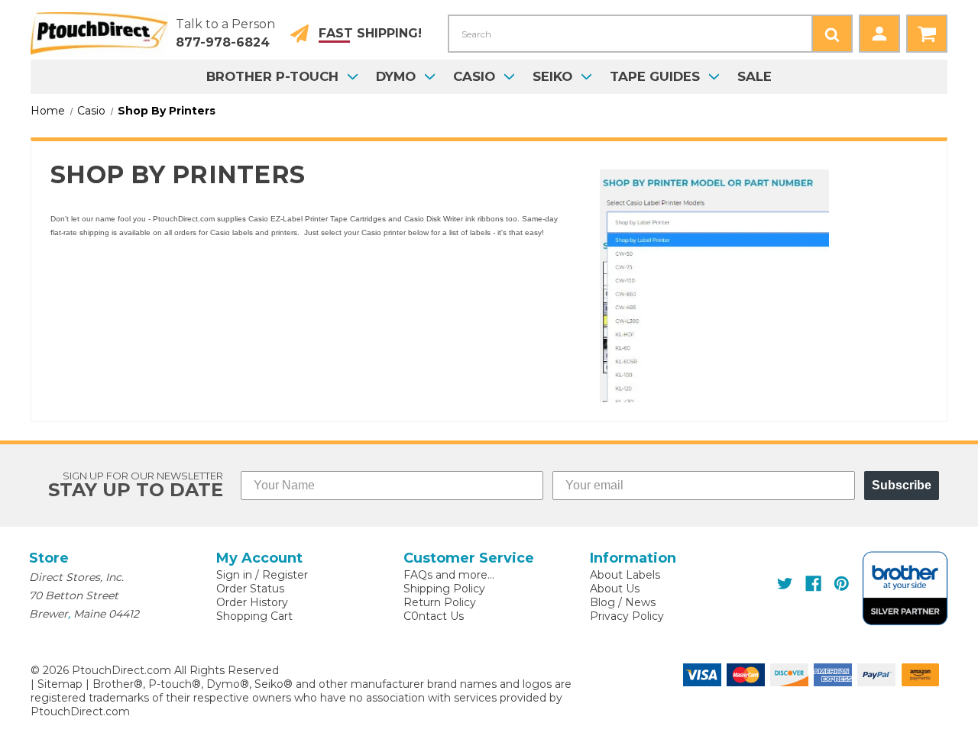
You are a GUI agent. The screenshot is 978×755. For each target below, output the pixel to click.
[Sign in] (879, 33)
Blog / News (623, 602)
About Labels (625, 575)
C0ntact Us (433, 616)
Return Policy (439, 602)
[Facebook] (813, 584)
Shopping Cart (254, 616)
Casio (474, 76)
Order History (252, 602)
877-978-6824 (223, 42)
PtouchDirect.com (80, 711)
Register (285, 575)
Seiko (552, 76)
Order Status (250, 588)
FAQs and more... (448, 575)
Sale (754, 76)
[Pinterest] (842, 584)
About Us (615, 588)
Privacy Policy (627, 616)
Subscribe (901, 485)
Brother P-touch (272, 76)
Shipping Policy (444, 588)
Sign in (234, 575)
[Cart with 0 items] (927, 33)
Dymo (396, 76)
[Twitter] (785, 584)
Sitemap (60, 684)
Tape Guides (655, 76)
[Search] (832, 34)
